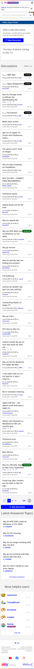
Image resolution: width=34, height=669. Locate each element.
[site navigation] (2, 3)
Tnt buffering (8, 276)
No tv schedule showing (13, 392)
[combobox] (15, 15)
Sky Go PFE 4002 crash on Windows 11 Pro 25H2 (12, 233)
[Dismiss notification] (31, 8)
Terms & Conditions (26, 647)
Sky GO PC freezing (12, 533)
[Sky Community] (12, 2)
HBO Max (11, 75)
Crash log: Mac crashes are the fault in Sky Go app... (13, 483)
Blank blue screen (10, 122)
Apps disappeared (15, 84)
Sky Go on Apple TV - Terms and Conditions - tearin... (12, 135)
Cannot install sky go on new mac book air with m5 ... (13, 344)
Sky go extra (8, 316)
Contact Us (29, 651)
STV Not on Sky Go (11, 329)
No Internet (12, 113)
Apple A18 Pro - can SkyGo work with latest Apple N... (12, 405)
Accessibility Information (25, 649)
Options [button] (26, 66)
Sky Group (5, 652)
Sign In (31, 3)
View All (17, 633)
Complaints (5, 651)
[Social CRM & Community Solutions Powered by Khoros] (27, 664)
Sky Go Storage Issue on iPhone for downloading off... (12, 97)
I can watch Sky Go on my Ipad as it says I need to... (12, 376)
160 (24, 501)
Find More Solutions (17, 577)
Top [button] (18, 643)
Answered (27, 231)
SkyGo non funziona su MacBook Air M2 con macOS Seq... (12, 423)
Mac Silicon (7, 452)
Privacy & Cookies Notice (9, 649)
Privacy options (6, 647)
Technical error (9, 439)
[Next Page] (29, 501)
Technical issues (9, 194)
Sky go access (8, 247)
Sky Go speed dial (10, 220)
